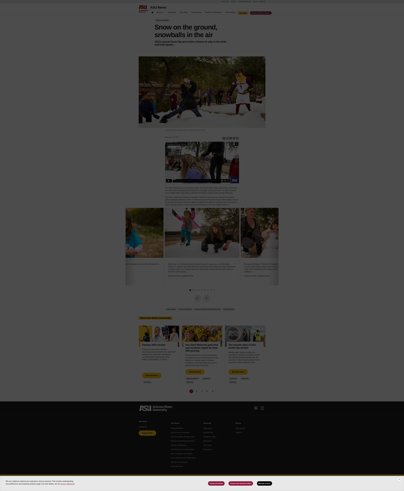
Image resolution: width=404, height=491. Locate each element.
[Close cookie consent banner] (399, 479)
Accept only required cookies (240, 483)
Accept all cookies (216, 483)
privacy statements (67, 484)
